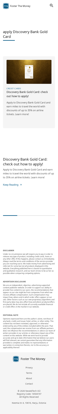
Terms (29, 372)
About (29, 378)
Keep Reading (10, 184)
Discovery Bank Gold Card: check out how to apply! (25, 161)
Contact (29, 383)
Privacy (29, 367)
